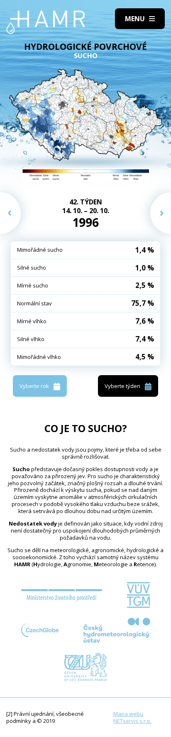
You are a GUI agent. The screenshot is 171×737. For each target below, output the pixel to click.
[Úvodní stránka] (46, 22)
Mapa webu (128, 713)
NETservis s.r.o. (132, 721)
